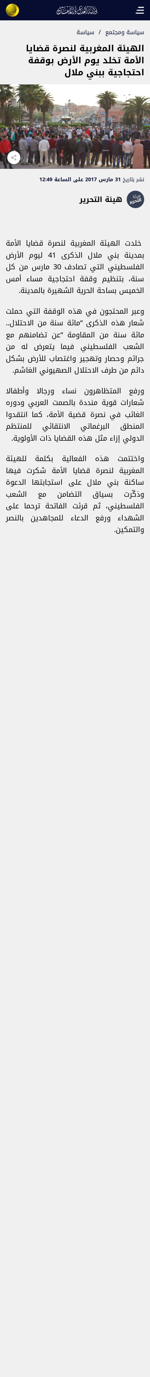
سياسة (85, 32)
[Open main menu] (139, 10)
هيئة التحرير (100, 199)
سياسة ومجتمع (124, 32)
